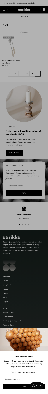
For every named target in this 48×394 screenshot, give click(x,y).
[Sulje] (44, 331)
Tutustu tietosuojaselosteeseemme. (24, 372)
